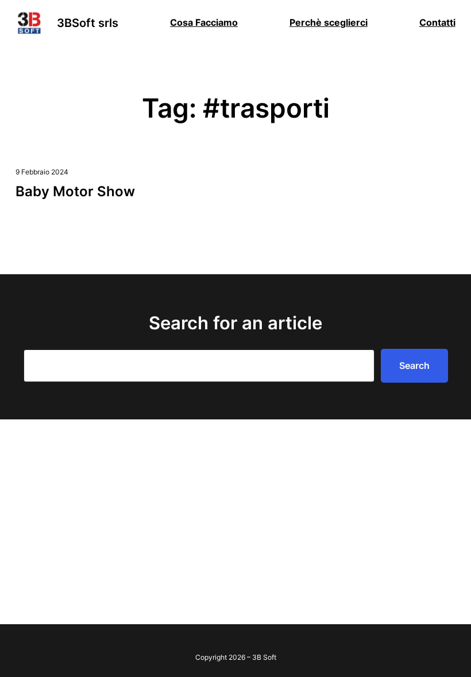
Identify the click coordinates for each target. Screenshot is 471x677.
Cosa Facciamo (204, 22)
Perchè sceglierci (328, 22)
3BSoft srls (87, 23)
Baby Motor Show (75, 191)
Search (414, 365)
